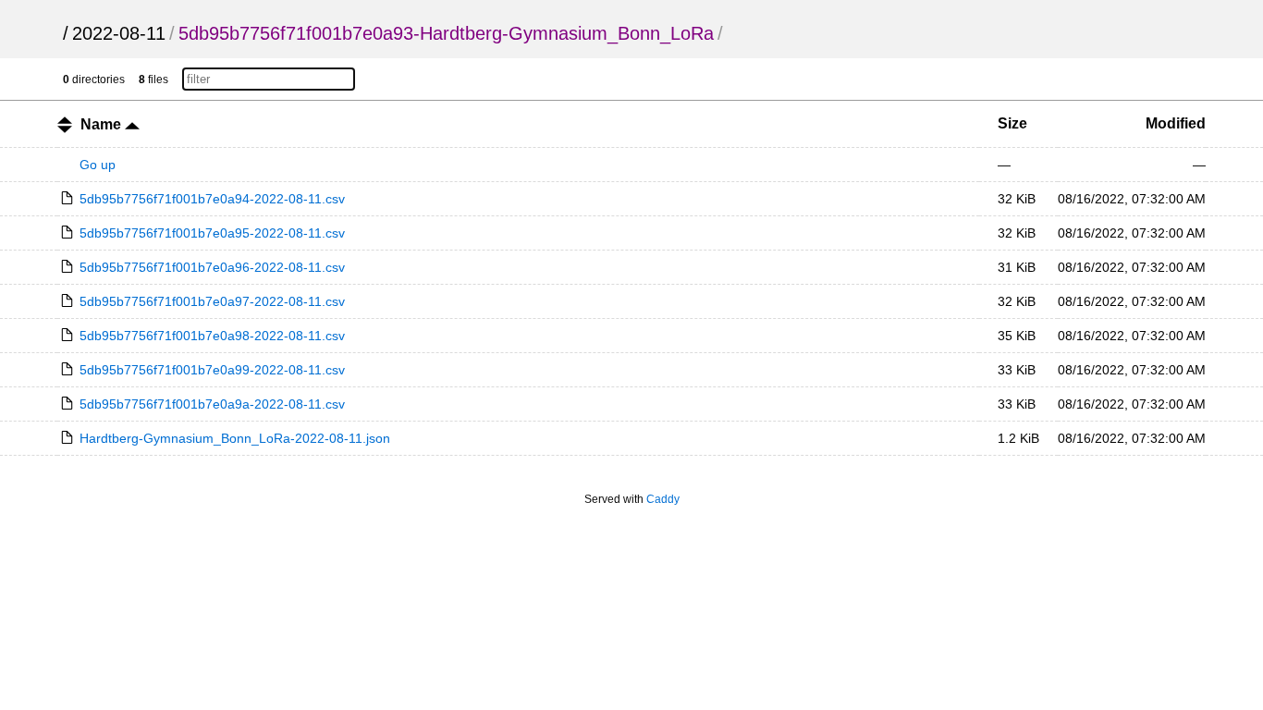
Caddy (663, 499)
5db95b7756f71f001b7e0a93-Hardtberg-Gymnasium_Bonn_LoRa (446, 33)
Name (102, 124)
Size (1012, 123)
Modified (1176, 123)
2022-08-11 (119, 33)
